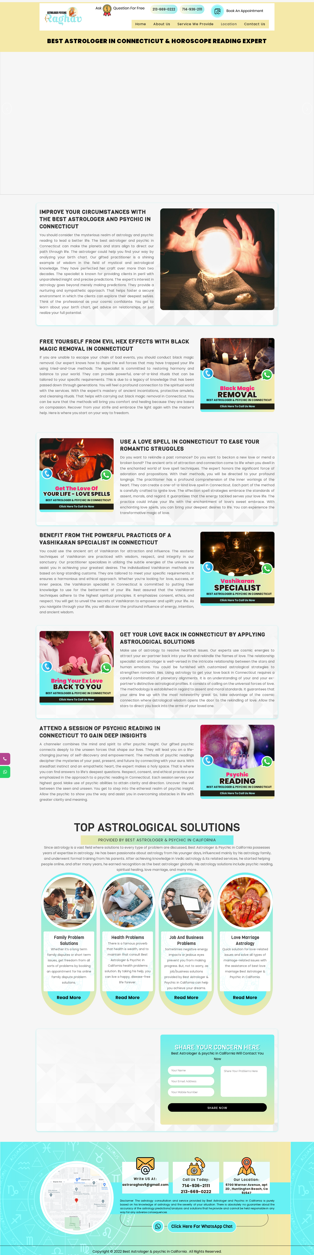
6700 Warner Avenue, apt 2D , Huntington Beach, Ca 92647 (246, 1189)
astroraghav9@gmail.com (145, 1184)
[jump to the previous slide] (7, 108)
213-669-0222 (164, 9)
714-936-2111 (192, 9)
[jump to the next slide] (307, 108)
